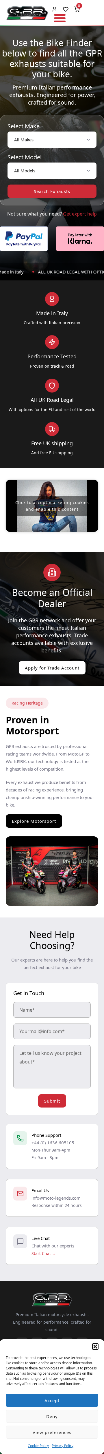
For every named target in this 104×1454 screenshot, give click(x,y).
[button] (95, 1346)
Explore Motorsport (34, 821)
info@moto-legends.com (56, 1198)
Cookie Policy (38, 1445)
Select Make (24, 126)
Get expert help (80, 214)
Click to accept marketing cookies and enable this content (52, 506)
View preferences (52, 1432)
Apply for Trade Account (52, 668)
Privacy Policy (62, 1445)
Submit (52, 1101)
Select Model (25, 157)
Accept (52, 1400)
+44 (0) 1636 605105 (52, 1142)
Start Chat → (43, 1253)
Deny (52, 1416)
